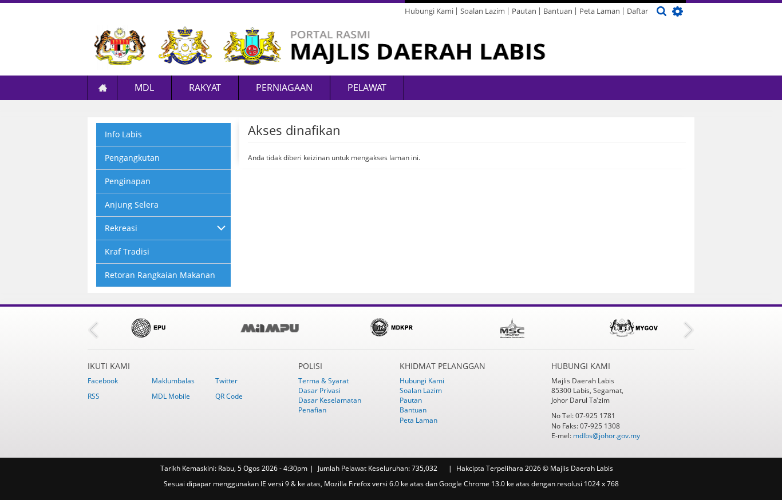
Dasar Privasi (319, 390)
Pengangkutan (132, 157)
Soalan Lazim (482, 11)
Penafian (312, 410)
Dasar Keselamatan (329, 400)
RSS (94, 396)
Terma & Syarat (323, 381)
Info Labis (123, 134)
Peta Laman (599, 11)
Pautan (524, 11)
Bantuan (557, 11)
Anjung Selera (132, 204)
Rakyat (205, 87)
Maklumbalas (173, 381)
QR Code (229, 396)
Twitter (226, 381)
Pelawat (366, 87)
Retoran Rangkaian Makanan (160, 274)
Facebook (103, 381)
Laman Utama (102, 88)
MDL (144, 87)
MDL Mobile (171, 396)
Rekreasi (121, 228)
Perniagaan (284, 87)
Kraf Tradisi (127, 251)
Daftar (637, 11)
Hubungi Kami (429, 11)
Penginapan (128, 181)
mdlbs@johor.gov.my (606, 436)
